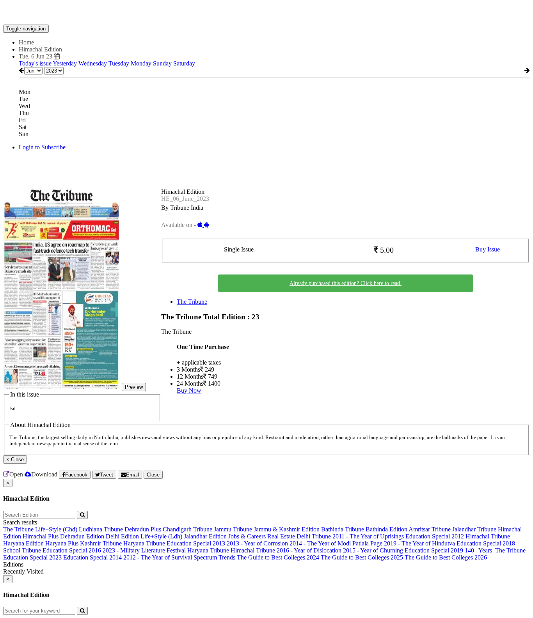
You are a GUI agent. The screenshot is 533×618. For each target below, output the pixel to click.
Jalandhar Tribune (474, 529)
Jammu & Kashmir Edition (287, 529)
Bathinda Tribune (342, 529)
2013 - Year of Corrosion (257, 543)
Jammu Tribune (233, 529)
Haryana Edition (23, 543)
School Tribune (22, 550)
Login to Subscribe (42, 147)
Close (153, 475)
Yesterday (65, 63)
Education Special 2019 (434, 550)
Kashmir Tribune (101, 543)
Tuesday (118, 63)
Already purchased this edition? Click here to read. (346, 283)
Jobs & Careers (247, 536)
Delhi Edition (122, 536)
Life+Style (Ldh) (161, 536)
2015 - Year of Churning (373, 550)
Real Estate (281, 536)
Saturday (184, 63)
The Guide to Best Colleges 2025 (362, 557)
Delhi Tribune (314, 536)
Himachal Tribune (487, 536)
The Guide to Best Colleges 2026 (446, 557)
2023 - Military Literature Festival (144, 550)
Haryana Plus (61, 543)
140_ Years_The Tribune (495, 550)
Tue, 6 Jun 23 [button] (36, 56)
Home (26, 42)
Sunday (162, 63)
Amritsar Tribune (430, 529)
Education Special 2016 (72, 550)
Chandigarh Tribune (187, 529)
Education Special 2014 (92, 557)
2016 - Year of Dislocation (309, 550)
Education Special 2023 (32, 557)
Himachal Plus (41, 536)
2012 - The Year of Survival (157, 557)
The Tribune (192, 301)
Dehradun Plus (142, 529)
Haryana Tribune (144, 543)
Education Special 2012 (434, 536)
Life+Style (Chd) (56, 529)
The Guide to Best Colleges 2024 (278, 557)
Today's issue (35, 63)
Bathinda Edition (386, 529)
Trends (227, 557)
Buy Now (189, 390)
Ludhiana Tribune (101, 529)
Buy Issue (487, 249)
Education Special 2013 (196, 543)
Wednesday (92, 63)
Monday (141, 63)
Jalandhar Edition (205, 536)
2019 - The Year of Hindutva (419, 543)
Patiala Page (367, 543)
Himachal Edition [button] (40, 49)
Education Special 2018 (486, 543)
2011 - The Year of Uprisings (368, 536)
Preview (134, 387)
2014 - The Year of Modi (320, 543)
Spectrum (205, 557)
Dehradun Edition (82, 536)
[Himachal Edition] (266, 13)
